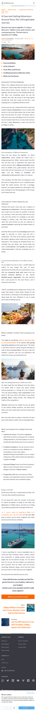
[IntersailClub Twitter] (8, 680)
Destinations (9, 40)
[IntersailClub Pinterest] (33, 680)
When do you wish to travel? (18, 597)
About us (4, 641)
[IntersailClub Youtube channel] (18, 680)
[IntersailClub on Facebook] (28, 680)
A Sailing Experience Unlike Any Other (16, 73)
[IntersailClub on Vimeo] (23, 680)
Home (3, 9)
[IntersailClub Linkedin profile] (13, 680)
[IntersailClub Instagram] (2, 680)
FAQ (2, 659)
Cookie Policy (22, 647)
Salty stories (12, 9)
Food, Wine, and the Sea (11, 69)
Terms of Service (23, 641)
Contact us (4, 662)
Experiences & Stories (26, 9)
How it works (5, 650)
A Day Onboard (8, 66)
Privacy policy (30, 693)
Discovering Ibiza (9, 63)
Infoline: (8, 669)
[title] (34, 3)
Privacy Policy (22, 644)
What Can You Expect (11, 76)
